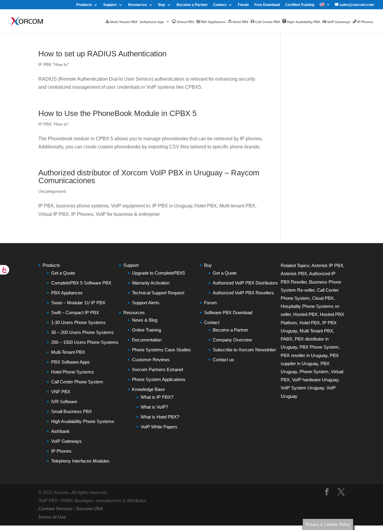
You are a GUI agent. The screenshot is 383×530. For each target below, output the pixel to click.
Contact (220, 5)
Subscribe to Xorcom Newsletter (244, 349)
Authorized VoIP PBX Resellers (243, 292)
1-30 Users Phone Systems (78, 322)
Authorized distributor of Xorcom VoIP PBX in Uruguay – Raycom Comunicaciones (148, 176)
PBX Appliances (213, 22)
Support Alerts (145, 302)
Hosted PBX (305, 314)
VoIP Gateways (338, 22)
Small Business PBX (71, 411)
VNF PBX (60, 391)
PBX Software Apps (70, 362)
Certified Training (299, 5)
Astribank (60, 431)
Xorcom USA (89, 508)
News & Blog (144, 320)
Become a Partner (192, 5)
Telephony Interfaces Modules (80, 460)
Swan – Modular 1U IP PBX (78, 302)
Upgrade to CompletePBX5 (158, 272)
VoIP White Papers (159, 426)
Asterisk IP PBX (327, 265)
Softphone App (152, 22)
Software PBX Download (228, 312)
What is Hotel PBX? (160, 416)
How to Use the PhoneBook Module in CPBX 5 (117, 113)
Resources (137, 5)
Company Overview (232, 339)
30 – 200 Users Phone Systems (82, 332)
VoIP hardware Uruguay (315, 379)
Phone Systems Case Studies (161, 349)
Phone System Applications (159, 379)
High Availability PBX (303, 22)
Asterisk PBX (294, 273)
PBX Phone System (319, 347)
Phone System (314, 371)
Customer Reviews (151, 359)
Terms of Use (52, 517)
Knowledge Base (148, 389)
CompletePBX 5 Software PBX (81, 282)
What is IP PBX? (157, 397)
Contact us (223, 359)
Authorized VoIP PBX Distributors (245, 282)
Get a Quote (63, 272)
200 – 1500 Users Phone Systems (84, 342)
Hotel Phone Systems (72, 371)
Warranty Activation (151, 282)
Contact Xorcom (55, 508)
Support (110, 5)
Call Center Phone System (77, 381)
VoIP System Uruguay (302, 387)
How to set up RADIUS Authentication (102, 53)
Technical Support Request (158, 292)
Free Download (267, 5)
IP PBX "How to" (53, 64)
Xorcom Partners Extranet (157, 369)
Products (84, 5)
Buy (161, 5)
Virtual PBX (185, 22)
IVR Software (64, 401)
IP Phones (364, 22)
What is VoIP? (154, 406)
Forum (243, 5)
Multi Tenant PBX (316, 330)
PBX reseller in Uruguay (304, 355)
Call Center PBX (267, 22)
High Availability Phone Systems (82, 421)
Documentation (147, 339)
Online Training (146, 329)
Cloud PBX (323, 298)
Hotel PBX (240, 22)
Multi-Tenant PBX (123, 22)
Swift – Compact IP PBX (75, 312)
